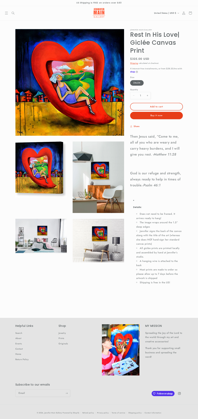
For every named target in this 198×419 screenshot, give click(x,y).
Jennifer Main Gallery (53, 413)
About (18, 338)
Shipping (134, 63)
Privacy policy (103, 413)
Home (18, 354)
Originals (63, 343)
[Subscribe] (66, 393)
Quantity (134, 89)
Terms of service (118, 413)
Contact (19, 348)
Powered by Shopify (71, 413)
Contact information (153, 413)
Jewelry (62, 333)
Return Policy (22, 359)
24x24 (136, 82)
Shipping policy (135, 413)
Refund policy (88, 413)
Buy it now (156, 115)
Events (18, 343)
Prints (61, 338)
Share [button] (136, 126)
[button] (6, 13)
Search (18, 333)
